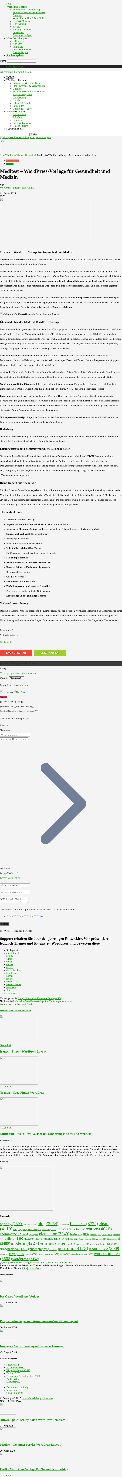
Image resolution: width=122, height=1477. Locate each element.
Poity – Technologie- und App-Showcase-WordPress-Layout (39, 1321)
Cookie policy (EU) (16, 66)
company (20, 1229)
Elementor (14, 1381)
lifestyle (41, 1239)
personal (18, 1249)
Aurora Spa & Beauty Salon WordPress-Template (32, 1420)
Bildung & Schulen (22, 29)
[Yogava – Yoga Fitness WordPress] (19, 1083)
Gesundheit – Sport (22, 35)
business (84, 1223)
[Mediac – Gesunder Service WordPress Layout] (8, 1438)
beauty (9, 956)
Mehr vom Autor (23, 1010)
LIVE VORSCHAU (16, 653)
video (65, 1254)
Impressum (11, 1390)
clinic (9, 958)
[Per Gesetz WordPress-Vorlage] (8, 1290)
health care (11, 973)
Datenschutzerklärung (17, 1387)
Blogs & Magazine (22, 21)
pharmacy (11, 987)
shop (17, 1254)
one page (83, 1244)
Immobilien (18, 32)
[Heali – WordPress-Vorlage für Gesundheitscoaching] (8, 1463)
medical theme (13, 984)
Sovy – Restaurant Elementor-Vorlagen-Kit (39, 998)
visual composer (82, 1254)
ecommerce (14, 1234)
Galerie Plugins (20, 52)
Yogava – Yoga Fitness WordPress (22, 1092)
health (29, 1239)
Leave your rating (30, 673)
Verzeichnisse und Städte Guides (29, 18)
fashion (80, 1234)
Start (2, 155)
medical (10, 978)
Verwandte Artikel (8, 1010)
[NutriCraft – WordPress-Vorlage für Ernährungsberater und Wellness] (19, 1124)
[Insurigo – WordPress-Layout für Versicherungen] (8, 1340)
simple (31, 1254)
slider (43, 1254)
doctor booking (14, 970)
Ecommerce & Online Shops (27, 9)
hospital (10, 976)
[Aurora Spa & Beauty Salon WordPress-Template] (8, 1413)
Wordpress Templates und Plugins (17, 187)
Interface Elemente (22, 49)
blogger (64, 1224)
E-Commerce (19, 41)
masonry (90, 1239)
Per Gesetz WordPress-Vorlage (19, 1296)
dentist (9, 964)
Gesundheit (31, 155)
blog (48, 1223)
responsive (105, 1248)
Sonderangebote (15, 55)
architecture (30, 1224)
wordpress (25, 1259)
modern (25, 1243)
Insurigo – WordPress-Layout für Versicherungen (32, 1346)
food (107, 1234)
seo (4, 1254)
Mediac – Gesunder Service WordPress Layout (30, 1444)
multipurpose (52, 1243)
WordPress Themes (16, 6)
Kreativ (16, 26)
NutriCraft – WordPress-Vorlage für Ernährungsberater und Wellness (45, 1133)
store (53, 1254)
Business (17, 15)
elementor (54, 1233)
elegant (33, 1234)
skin (8, 990)
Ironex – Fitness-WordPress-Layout (23, 1051)
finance (96, 1235)
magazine (58, 1238)
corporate (70, 1229)
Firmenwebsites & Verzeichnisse (29, 12)
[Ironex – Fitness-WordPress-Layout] (19, 1042)
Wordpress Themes (14, 155)
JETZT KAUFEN (50, 653)
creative (97, 1228)
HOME (10, 4)
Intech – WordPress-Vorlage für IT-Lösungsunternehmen (44, 1001)
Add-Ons (17, 43)
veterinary (11, 993)
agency (11, 1224)
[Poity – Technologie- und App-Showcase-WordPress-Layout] (8, 1315)
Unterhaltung (19, 24)
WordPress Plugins (16, 38)
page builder (99, 1244)
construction (34, 1230)
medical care (12, 981)
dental (9, 961)
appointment (12, 953)
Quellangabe (6, 642)
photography (43, 1249)
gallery (15, 1238)
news (70, 1244)
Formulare (18, 46)
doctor (9, 967)
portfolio (73, 1248)
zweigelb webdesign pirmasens (37, 1398)
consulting (49, 1230)
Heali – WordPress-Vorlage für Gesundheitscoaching (34, 1469)
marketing (76, 1239)
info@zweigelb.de (31, 1268)
